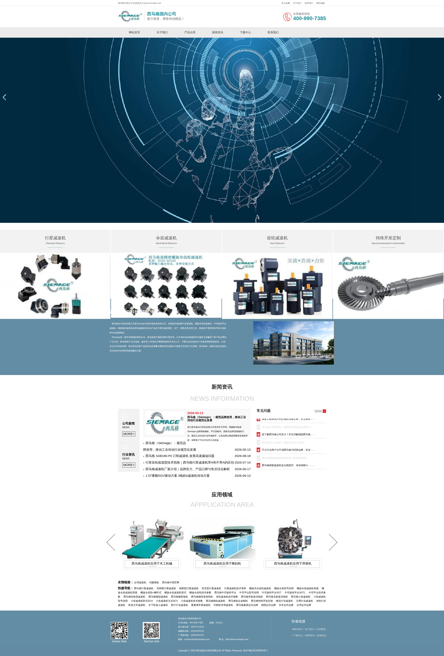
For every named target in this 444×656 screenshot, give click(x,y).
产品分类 (189, 32)
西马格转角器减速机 (134, 596)
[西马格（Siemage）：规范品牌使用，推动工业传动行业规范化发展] (165, 433)
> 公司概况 (320, 629)
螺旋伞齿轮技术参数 (200, 592)
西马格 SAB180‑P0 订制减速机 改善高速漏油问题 (180, 456)
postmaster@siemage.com (197, 639)
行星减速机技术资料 (235, 588)
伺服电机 (154, 582)
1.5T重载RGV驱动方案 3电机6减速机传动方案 (178, 475)
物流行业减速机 (284, 600)
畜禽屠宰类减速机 (201, 605)
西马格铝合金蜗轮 (238, 600)
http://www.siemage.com (237, 639)
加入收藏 (285, 3)
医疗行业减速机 (179, 605)
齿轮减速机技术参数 (227, 596)
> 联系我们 (320, 635)
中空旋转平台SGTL (295, 592)
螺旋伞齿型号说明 (284, 588)
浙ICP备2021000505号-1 (255, 650)
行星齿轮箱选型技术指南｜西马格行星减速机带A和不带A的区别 (190, 462)
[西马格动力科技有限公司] (130, 21)
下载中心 (245, 32)
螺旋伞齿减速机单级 (308, 588)
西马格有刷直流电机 (252, 596)
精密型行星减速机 (189, 588)
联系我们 (309, 3)
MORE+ (129, 434)
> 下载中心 (297, 635)
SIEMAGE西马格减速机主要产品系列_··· (284, 459)
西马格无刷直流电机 (277, 596)
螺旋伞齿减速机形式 (175, 592)
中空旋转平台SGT (271, 592)
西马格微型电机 (179, 596)
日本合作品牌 (286, 605)
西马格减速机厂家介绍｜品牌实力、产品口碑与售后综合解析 (188, 469)
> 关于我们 (308, 629)
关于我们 (297, 3)
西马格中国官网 (170, 582)
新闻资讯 (217, 32)
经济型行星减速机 (211, 588)
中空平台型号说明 (249, 592)
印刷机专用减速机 (223, 605)
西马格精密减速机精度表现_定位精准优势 (284, 443)
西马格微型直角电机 (202, 596)
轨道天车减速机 (136, 605)
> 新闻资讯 (308, 635)
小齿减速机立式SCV (167, 600)
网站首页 (134, 32)
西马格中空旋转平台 (225, 592)
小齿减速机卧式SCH (142, 600)
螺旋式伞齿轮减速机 (260, 588)
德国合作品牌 (268, 605)
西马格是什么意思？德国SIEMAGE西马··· (284, 428)
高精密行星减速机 (166, 588)
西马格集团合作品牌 (247, 605)
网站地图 (320, 3)
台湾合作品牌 (304, 605)
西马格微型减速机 (158, 596)
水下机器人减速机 (158, 605)
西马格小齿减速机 (300, 596)
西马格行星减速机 (143, 588)
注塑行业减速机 (304, 600)
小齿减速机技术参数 (192, 600)
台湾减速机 (140, 582)
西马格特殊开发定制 (262, 600)
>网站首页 (297, 629)
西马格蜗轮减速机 (215, 600)
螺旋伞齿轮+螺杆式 (150, 592)
